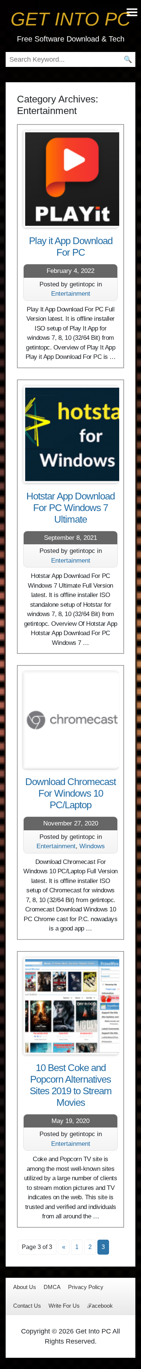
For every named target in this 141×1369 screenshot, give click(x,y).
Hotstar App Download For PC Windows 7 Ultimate (70, 507)
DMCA (52, 1287)
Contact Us (27, 1305)
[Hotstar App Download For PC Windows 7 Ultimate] (70, 434)
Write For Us (64, 1305)
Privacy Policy (85, 1287)
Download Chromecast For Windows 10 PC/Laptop (70, 793)
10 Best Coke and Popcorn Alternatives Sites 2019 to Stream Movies (71, 1085)
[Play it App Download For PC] (70, 179)
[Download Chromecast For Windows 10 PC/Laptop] (70, 720)
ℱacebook (100, 1305)
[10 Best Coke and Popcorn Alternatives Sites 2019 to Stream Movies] (70, 1006)
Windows (92, 846)
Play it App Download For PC (70, 246)
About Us (24, 1287)
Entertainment (70, 293)
